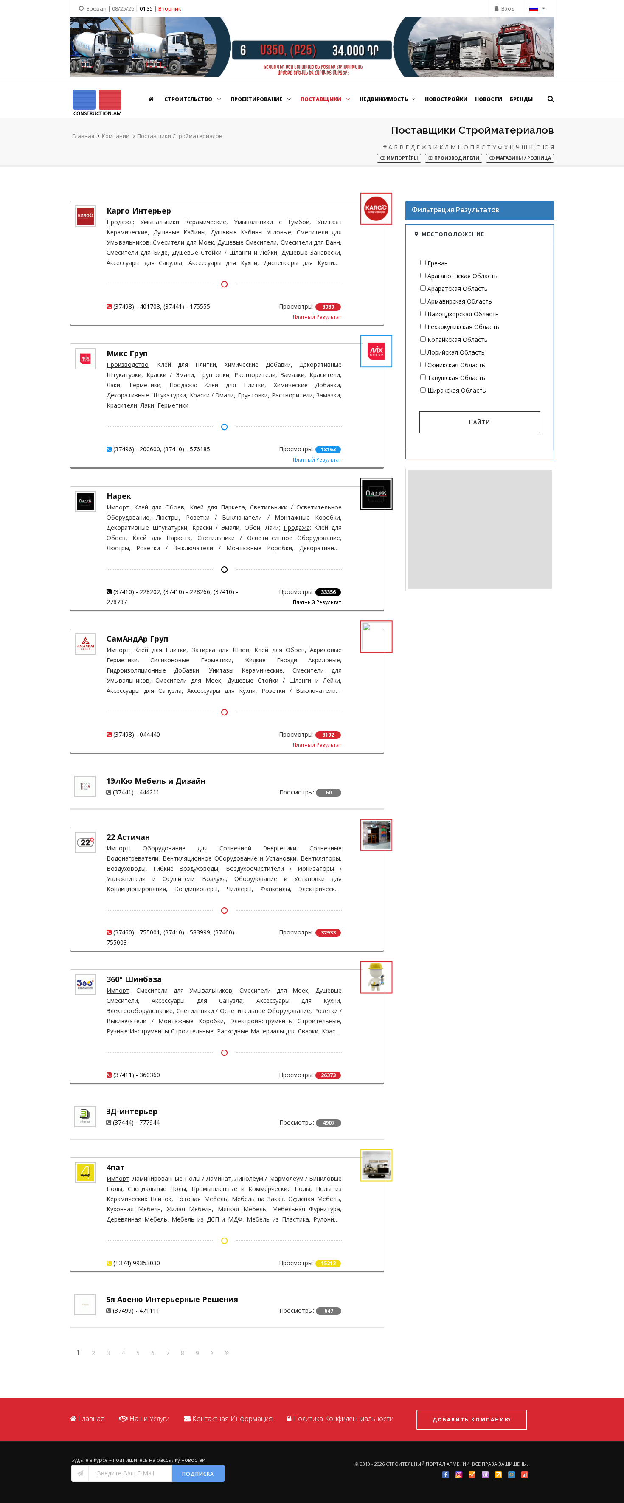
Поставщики (322, 99)
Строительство (189, 99)
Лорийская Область (456, 352)
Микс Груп (127, 353)
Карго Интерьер (139, 210)
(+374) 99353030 (136, 1263)
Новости (488, 99)
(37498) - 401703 (136, 306)
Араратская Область (457, 288)
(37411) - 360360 (136, 1075)
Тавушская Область (456, 378)
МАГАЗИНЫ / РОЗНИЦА (523, 158)
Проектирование (257, 99)
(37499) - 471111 (136, 1310)
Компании (115, 136)
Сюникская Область (456, 365)
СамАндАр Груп (137, 638)
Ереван (437, 263)
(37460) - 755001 (136, 932)
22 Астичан (128, 837)
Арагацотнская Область (462, 276)
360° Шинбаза (134, 979)
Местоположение (453, 234)
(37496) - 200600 (136, 449)
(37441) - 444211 (136, 792)
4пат (116, 1167)
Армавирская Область (459, 301)
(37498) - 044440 (136, 734)
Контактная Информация (232, 1418)
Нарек (119, 496)
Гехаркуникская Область (463, 327)
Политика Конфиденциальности (343, 1418)
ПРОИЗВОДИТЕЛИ (456, 158)
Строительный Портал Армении (427, 1464)
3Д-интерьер (131, 1111)
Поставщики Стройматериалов (179, 136)
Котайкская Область (457, 339)
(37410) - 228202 (136, 592)
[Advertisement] (480, 529)
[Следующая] (212, 1353)
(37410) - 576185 (186, 449)
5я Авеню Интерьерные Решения (172, 1299)
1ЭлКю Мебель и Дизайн (155, 781)
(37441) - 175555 (186, 306)
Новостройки (446, 99)
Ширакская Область (456, 390)
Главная (83, 136)
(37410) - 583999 (186, 932)
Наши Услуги (149, 1418)
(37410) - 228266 (186, 592)
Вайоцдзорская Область (463, 314)
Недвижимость (384, 99)
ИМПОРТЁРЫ (401, 158)
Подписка (198, 1474)
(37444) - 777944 (136, 1122)
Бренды (521, 99)
